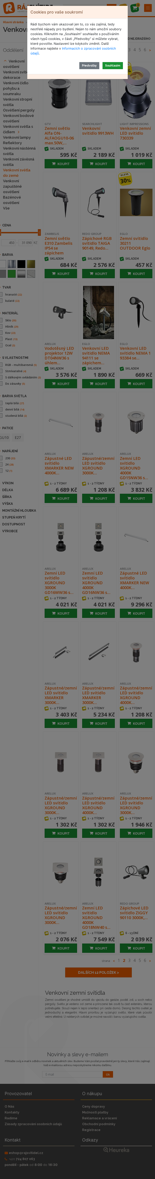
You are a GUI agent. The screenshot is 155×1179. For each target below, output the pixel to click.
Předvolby (89, 65)
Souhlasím (112, 65)
